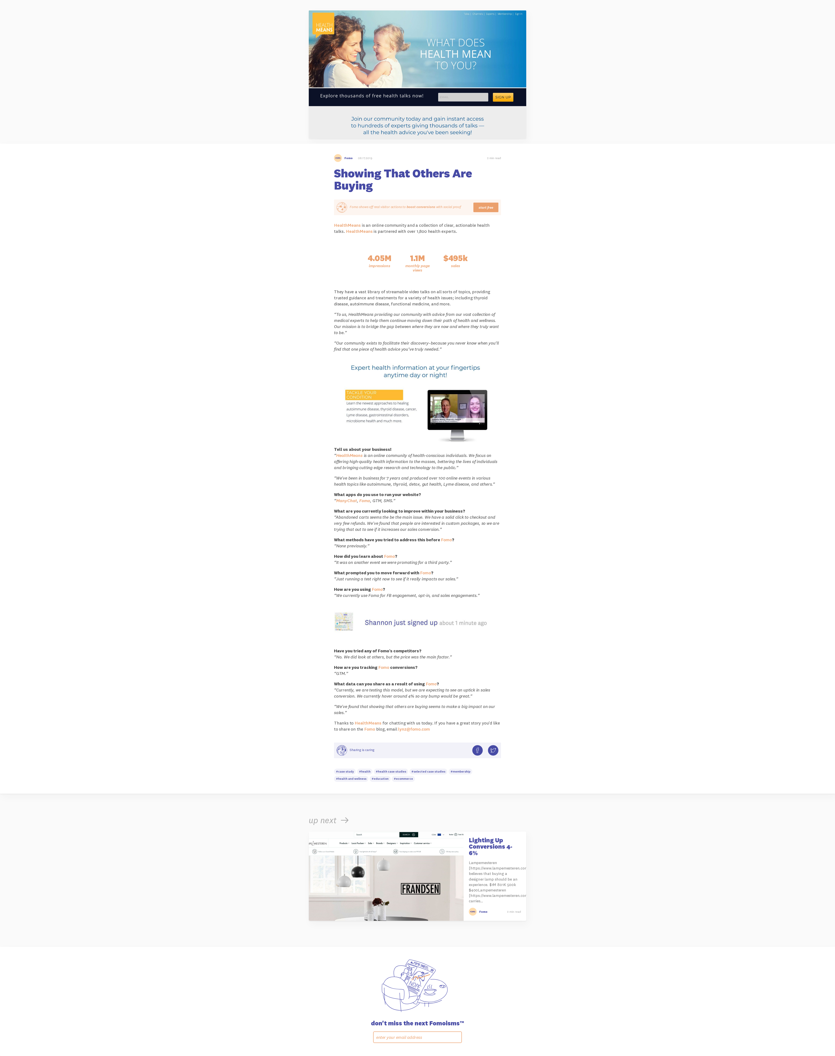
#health (365, 771)
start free (486, 207)
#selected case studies (428, 771)
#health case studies (391, 771)
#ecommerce (403, 779)
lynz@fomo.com (414, 729)
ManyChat (346, 500)
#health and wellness (351, 779)
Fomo (364, 500)
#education (380, 779)
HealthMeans (347, 225)
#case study (345, 771)
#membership (460, 771)
